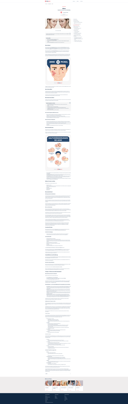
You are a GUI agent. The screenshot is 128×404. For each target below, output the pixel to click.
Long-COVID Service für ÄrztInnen (49, 402)
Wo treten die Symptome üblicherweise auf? (78, 22)
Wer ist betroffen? (76, 20)
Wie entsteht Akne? (76, 27)
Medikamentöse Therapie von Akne (77, 40)
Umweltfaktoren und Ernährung (77, 33)
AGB (65, 400)
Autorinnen (46, 399)
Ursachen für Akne (76, 30)
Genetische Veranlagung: (76, 31)
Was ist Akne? (75, 19)
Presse (46, 401)
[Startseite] (47, 1)
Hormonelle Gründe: (76, 32)
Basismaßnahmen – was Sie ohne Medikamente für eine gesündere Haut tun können (78, 39)
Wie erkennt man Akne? (76, 21)
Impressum (66, 398)
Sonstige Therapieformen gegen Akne (78, 41)
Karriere (46, 400)
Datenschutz (66, 399)
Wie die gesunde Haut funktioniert (77, 28)
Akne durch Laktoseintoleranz (77, 34)
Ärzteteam (46, 398)
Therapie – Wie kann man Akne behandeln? (77, 35)
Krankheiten (64, 6)
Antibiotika (48, 322)
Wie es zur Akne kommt (76, 29)
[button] (58, 374)
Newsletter (56, 398)
